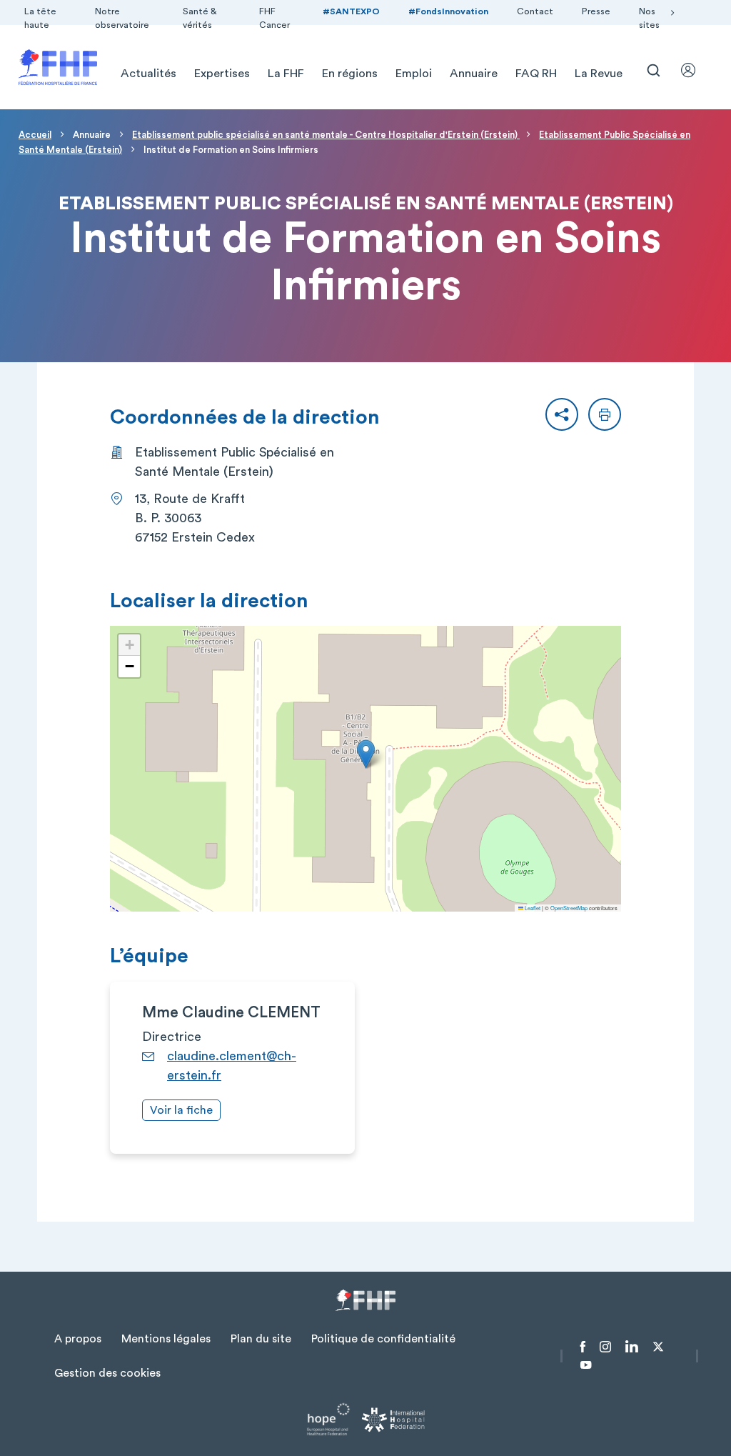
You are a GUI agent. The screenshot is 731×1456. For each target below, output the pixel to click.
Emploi (413, 73)
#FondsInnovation (448, 11)
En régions (350, 73)
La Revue (598, 73)
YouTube (586, 1365)
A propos (77, 1339)
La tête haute (40, 18)
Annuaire (474, 73)
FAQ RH (536, 73)
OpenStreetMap (569, 908)
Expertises (222, 73)
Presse (596, 11)
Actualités (148, 73)
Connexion (694, 70)
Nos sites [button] (649, 18)
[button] (561, 414)
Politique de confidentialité (383, 1339)
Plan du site (261, 1339)
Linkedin (632, 1346)
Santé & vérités (200, 18)
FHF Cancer (274, 18)
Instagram (605, 1346)
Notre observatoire (122, 18)
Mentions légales (166, 1339)
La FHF (286, 73)
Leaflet (531, 908)
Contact (535, 11)
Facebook (583, 1346)
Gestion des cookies (107, 1373)
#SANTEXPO (351, 11)
